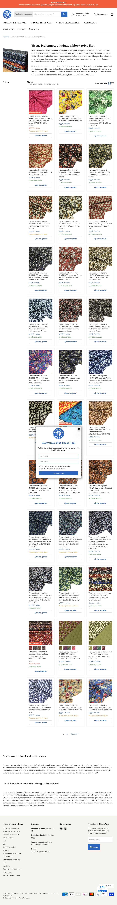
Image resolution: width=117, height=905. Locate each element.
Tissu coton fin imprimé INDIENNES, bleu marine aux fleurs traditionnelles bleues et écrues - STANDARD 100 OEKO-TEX (40, 597)
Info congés (7, 872)
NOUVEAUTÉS (8, 29)
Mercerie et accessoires (12, 835)
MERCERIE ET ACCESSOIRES (67, 23)
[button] (101, 14)
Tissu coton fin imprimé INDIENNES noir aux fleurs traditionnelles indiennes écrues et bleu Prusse (39, 276)
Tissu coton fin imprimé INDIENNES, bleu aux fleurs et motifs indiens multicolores (100, 707)
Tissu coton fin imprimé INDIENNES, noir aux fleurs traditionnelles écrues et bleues (69, 379)
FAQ (4, 841)
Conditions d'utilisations (11, 860)
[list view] (112, 83)
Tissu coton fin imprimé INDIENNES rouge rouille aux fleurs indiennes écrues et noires (100, 224)
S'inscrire (94, 847)
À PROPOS (33, 29)
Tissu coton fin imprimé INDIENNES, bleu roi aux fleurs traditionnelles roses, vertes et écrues (39, 379)
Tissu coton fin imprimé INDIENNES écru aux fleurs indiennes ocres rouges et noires (39, 224)
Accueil (6, 37)
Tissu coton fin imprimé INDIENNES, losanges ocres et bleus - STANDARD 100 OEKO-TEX (40, 489)
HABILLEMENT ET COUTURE (14, 23)
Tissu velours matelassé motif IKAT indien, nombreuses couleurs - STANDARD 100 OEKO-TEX (100, 655)
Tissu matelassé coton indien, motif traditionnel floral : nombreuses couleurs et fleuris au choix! (100, 596)
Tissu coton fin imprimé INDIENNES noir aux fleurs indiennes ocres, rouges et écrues (69, 173)
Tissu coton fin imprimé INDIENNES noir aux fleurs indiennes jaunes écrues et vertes (99, 173)
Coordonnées (8, 856)
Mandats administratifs (11, 875)
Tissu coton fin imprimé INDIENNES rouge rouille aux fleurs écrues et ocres (40, 172)
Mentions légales (9, 847)
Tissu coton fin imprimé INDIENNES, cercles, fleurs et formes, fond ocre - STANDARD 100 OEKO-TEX (100, 489)
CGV (4, 844)
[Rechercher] (64, 14)
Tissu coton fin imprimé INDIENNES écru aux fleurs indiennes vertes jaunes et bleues (69, 224)
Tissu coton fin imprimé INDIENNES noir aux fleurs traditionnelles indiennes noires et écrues (99, 327)
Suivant (74, 734)
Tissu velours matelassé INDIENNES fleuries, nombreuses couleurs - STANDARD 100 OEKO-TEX (69, 655)
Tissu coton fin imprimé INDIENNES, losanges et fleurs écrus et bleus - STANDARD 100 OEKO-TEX (69, 489)
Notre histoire (8, 838)
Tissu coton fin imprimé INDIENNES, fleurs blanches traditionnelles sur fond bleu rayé (40, 708)
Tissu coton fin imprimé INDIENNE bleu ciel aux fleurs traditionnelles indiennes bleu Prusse (38, 327)
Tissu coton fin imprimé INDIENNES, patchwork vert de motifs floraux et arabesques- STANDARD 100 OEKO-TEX (100, 120)
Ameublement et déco (11, 831)
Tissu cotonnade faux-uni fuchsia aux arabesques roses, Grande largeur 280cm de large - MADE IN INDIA (40, 119)
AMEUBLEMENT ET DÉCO (41, 23)
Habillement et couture (11, 828)
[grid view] (109, 83)
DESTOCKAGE (89, 23)
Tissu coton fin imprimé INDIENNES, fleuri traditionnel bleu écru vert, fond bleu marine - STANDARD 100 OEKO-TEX (70, 541)
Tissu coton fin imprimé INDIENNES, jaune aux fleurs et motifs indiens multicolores (70, 118)
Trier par (30, 82)
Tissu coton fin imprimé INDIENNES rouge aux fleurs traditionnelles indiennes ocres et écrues (70, 276)
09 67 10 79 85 (83, 15)
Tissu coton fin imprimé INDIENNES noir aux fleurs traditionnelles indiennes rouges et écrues (69, 327)
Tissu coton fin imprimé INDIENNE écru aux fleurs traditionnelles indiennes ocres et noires (99, 276)
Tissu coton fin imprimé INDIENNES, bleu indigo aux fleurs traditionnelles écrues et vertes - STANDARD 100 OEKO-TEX (40, 541)
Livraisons (6, 866)
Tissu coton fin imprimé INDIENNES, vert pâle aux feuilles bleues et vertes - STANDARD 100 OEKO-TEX (69, 596)
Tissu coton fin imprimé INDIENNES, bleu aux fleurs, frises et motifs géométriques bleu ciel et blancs (100, 379)
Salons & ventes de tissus (12, 869)
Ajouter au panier (41, 135)
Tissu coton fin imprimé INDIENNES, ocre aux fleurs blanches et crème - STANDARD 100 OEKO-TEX (99, 430)
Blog (4, 863)
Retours (6, 850)
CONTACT (22, 29)
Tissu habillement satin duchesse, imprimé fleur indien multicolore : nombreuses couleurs (38, 655)
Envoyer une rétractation (12, 853)
